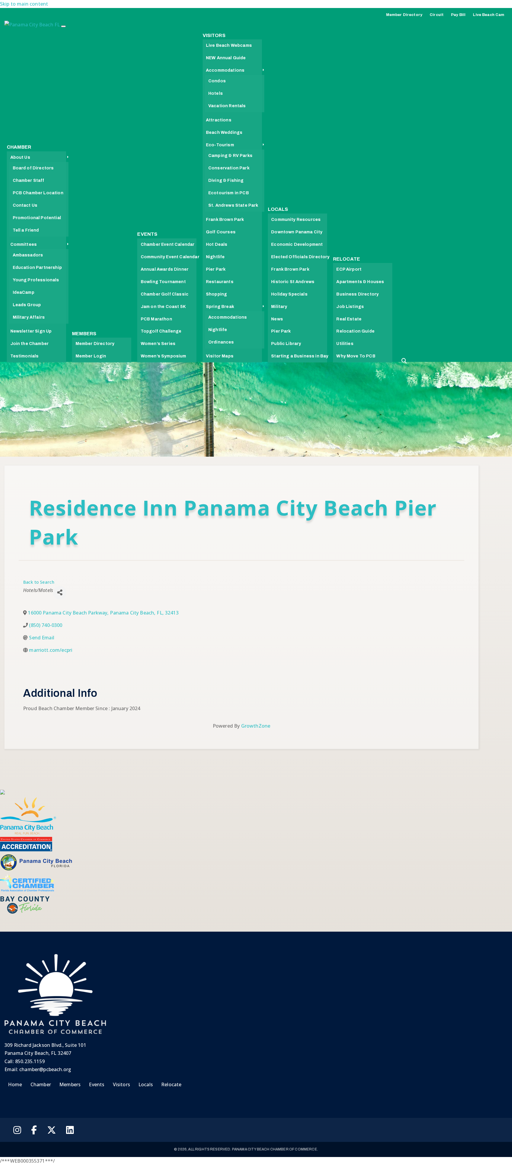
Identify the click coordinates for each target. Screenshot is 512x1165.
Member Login (91, 356)
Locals (278, 209)
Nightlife (215, 257)
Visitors (214, 35)
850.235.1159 (30, 1061)
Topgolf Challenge (161, 331)
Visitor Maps (219, 356)
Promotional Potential (37, 218)
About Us (20, 157)
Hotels (215, 93)
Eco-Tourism (220, 145)
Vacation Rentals (227, 106)
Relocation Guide (355, 331)
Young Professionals (36, 280)
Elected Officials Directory (300, 257)
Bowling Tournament (163, 282)
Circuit (437, 15)
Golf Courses (221, 232)
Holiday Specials (289, 294)
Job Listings (350, 306)
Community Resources (296, 219)
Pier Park (215, 269)
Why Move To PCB (355, 356)
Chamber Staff (28, 180)
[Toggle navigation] (63, 26)
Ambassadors (28, 255)
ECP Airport (348, 269)
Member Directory (404, 15)
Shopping (216, 294)
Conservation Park (228, 168)
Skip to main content (24, 4)
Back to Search (38, 582)
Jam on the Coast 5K (163, 306)
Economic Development (297, 244)
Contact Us (25, 205)
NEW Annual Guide (226, 58)
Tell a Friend (26, 230)
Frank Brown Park (225, 219)
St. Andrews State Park (233, 205)
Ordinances (221, 342)
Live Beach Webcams (229, 45)
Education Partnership (37, 267)
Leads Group (27, 305)
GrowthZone (256, 726)
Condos (217, 81)
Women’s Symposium (163, 356)
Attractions (218, 120)
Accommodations (225, 70)
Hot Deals (216, 244)
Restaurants (219, 282)
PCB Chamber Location (38, 193)
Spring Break (220, 306)
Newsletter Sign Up (31, 331)
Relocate (346, 258)
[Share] (59, 592)
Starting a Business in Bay (299, 356)
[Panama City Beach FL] (32, 26)
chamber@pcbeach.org (45, 1069)
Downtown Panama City (296, 232)
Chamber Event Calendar (168, 244)
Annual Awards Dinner (164, 269)
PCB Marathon (156, 319)
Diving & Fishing (226, 180)
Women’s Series (158, 343)
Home (15, 1084)
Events (147, 234)
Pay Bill (458, 15)
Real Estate (348, 319)
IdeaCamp (23, 292)
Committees (23, 244)
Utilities (344, 343)
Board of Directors (33, 168)
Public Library (286, 343)
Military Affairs (29, 317)
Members (84, 333)
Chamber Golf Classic (164, 294)
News (277, 319)
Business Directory (357, 294)
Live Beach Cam (488, 15)
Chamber (19, 147)
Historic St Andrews (292, 282)
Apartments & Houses (360, 282)
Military (279, 306)
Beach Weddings (224, 132)
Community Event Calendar (170, 257)
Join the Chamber (29, 343)
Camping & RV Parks (230, 155)
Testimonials (24, 356)
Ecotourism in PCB (228, 193)
